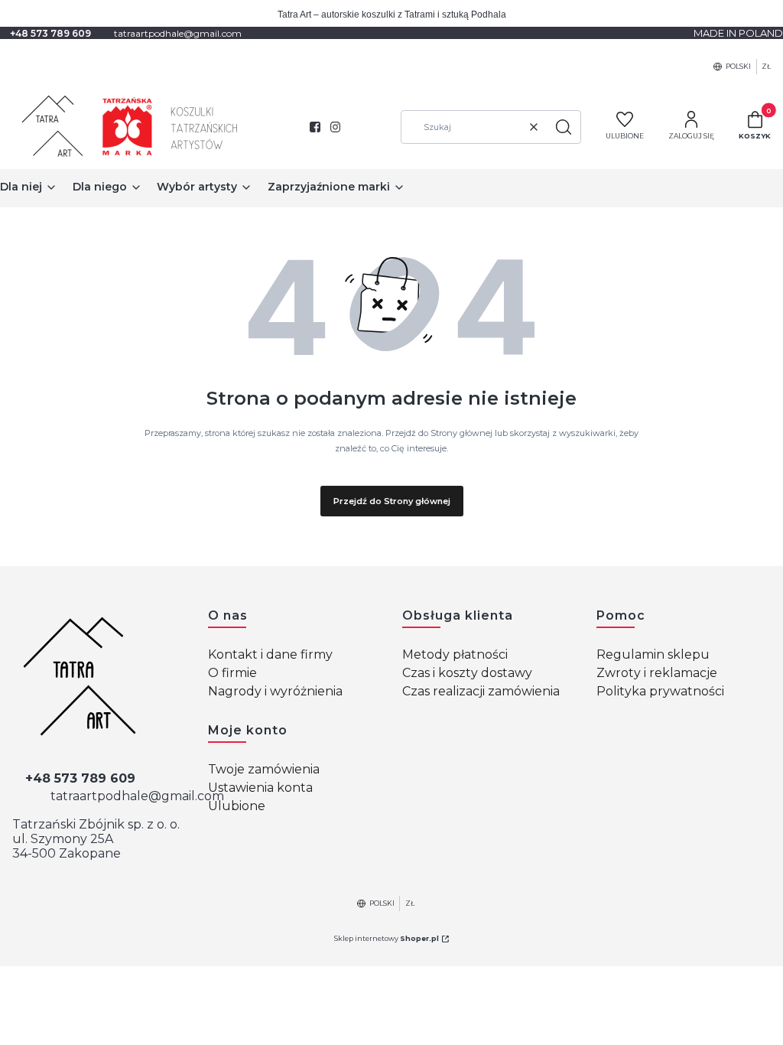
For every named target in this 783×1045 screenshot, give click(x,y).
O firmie (232, 673)
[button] (563, 127)
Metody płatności (455, 654)
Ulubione (236, 806)
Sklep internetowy (386, 938)
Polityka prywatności (660, 691)
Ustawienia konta (260, 787)
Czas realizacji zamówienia (481, 691)
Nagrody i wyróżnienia (275, 691)
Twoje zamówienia (264, 769)
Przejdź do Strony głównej (391, 501)
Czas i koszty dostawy (467, 673)
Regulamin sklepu (653, 654)
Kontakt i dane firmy (270, 654)
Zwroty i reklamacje (656, 673)
